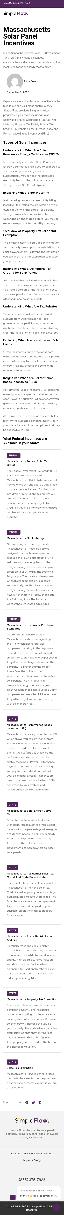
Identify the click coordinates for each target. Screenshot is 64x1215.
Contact (16, 1153)
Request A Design (32, 1160)
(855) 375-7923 (16, 3)
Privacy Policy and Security (38, 1153)
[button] (27, 1102)
